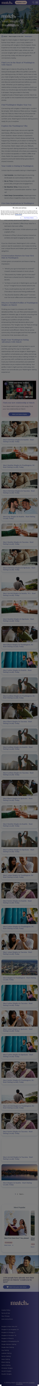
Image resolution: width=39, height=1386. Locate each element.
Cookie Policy (18, 214)
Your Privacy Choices (29, 217)
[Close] (36, 208)
